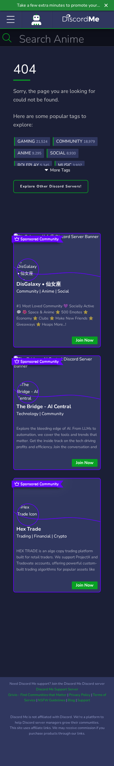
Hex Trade (28, 529)
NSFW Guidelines (51, 700)
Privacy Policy (79, 695)
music (70, 165)
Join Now (85, 340)
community (75, 141)
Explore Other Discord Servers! (50, 186)
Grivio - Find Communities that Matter (37, 695)
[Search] (7, 38)
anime (29, 153)
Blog (71, 700)
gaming (32, 141)
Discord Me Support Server (57, 689)
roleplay (33, 165)
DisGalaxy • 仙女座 (38, 284)
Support (83, 700)
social (63, 153)
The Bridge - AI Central (43, 406)
